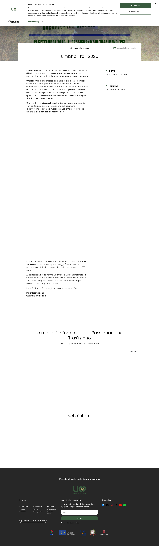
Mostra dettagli (34, 22)
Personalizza (134, 12)
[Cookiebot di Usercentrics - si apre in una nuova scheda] (14, 21)
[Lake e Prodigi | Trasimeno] (89, 382)
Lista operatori (51, 509)
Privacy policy (74, 523)
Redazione (22, 512)
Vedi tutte (134, 351)
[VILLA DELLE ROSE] (142, 382)
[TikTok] (116, 505)
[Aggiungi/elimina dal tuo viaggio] (36, 359)
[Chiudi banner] (155, 3)
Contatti (22, 509)
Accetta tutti (135, 5)
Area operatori (38, 512)
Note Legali (50, 506)
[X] (107, 505)
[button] (50, 513)
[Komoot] (124, 505)
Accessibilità (37, 506)
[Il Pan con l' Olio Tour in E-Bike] (125, 382)
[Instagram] (111, 505)
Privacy (35, 509)
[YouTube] (120, 505)
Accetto (71, 523)
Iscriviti (79, 518)
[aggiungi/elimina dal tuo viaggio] (34, 430)
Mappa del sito (24, 506)
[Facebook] (103, 505)
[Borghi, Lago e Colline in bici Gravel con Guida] (71, 382)
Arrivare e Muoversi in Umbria (34, 521)
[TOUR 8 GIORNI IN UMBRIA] (107, 382)
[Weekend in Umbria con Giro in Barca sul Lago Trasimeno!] (28, 382)
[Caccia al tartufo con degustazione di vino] (51, 382)
